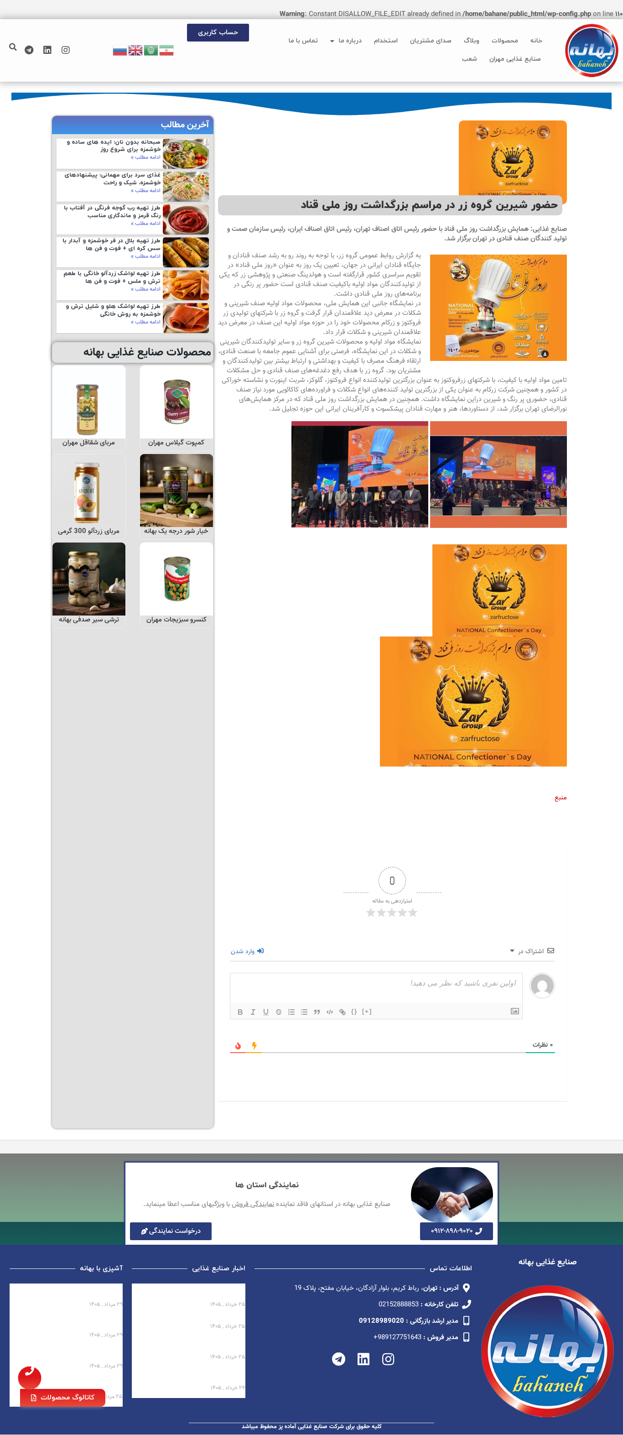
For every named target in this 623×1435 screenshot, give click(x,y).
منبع (561, 798)
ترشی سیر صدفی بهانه (89, 620)
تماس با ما (303, 41)
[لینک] (342, 1012)
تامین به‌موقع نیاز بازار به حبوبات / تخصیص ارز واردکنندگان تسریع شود (191, 1376)
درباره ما (350, 41)
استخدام (386, 41)
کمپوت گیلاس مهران (176, 443)
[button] (13, 47)
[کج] (253, 1012)
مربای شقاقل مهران (88, 443)
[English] (136, 50)
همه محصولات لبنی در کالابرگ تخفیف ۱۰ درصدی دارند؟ (200, 1292)
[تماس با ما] (29, 1378)
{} (354, 1011)
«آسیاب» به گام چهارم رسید (203, 1318)
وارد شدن (243, 952)
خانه (536, 41)
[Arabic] (151, 50)
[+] (367, 1011)
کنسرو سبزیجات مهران (176, 620)
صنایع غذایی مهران (515, 59)
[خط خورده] (278, 1012)
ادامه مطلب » (146, 157)
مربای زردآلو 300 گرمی (88, 531)
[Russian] (120, 50)
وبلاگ (471, 41)
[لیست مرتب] (291, 1012)
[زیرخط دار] (266, 1012)
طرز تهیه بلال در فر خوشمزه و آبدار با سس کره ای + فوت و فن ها (111, 245)
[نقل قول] (317, 1012)
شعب (469, 59)
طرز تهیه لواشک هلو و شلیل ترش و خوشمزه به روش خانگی (113, 310)
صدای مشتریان (431, 41)
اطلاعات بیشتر (177, 428)
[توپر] (240, 1012)
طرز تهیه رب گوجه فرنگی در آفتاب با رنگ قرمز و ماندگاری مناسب (112, 212)
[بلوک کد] (329, 1012)
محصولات (505, 41)
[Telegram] (29, 50)
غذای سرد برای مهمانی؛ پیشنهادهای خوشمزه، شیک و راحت (112, 179)
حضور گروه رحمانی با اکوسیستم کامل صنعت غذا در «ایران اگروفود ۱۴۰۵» (189, 1345)
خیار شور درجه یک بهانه (176, 531)
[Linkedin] (47, 50)
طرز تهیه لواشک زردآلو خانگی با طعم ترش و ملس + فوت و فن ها (112, 278)
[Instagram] (66, 50)
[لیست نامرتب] (304, 1012)
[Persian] (167, 50)
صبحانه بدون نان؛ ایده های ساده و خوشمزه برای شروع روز (114, 146)
